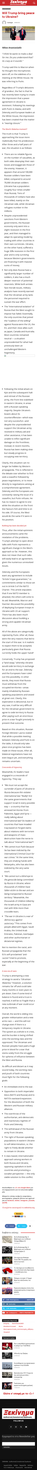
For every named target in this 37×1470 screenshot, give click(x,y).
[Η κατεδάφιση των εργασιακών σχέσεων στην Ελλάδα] (7, 1365)
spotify (4, 1203)
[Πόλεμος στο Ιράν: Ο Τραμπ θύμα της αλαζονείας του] (7, 1280)
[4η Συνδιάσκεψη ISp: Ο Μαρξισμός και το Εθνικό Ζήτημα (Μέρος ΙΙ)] (7, 1239)
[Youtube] (26, 1427)
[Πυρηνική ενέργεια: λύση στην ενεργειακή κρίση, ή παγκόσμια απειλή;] (7, 1290)
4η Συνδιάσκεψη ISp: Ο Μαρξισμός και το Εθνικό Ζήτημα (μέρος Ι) (22, 1249)
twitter (17, 1200)
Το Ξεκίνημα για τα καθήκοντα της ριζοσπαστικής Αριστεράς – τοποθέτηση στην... (24, 1270)
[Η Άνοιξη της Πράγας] (7, 1355)
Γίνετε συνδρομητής (27, 1312)
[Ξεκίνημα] (4, 23)
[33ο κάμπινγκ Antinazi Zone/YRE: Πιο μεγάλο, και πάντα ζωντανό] (7, 1260)
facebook (10, 1200)
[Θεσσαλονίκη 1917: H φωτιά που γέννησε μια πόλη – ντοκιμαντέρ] (7, 1375)
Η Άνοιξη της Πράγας (21, 1353)
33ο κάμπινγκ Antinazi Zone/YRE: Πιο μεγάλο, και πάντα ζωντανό (22, 1260)
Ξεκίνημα (10, 22)
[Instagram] (16, 1427)
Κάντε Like (30, 1300)
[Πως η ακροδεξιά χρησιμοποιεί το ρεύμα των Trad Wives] (7, 1346)
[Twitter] (21, 1427)
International (6, 9)
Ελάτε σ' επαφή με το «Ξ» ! (18, 1393)
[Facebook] (11, 1427)
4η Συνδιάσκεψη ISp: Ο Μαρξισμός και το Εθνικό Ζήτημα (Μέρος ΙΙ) (22, 1239)
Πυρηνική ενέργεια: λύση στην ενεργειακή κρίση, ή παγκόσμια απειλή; (24, 1290)
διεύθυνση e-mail (7, 1441)
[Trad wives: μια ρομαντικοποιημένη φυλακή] (7, 1385)
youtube (31, 1200)
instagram (24, 1200)
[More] (30, 1226)
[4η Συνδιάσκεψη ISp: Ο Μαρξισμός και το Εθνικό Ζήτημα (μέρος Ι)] (7, 1249)
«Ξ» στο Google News (22, 1188)
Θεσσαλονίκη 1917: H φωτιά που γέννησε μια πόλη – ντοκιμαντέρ (23, 1375)
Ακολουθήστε (29, 1304)
